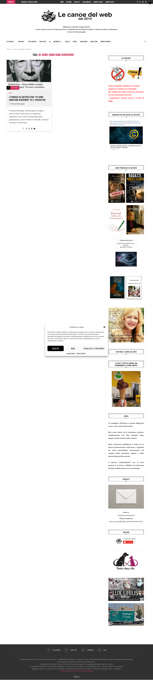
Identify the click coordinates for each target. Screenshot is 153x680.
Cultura (21, 41)
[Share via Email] (34, 129)
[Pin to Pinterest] (31, 129)
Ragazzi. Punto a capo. (30, 2)
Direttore (94, 41)
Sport (75, 41)
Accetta (55, 348)
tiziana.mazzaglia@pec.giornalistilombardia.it (126, 521)
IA (49, 41)
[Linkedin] (143, 2)
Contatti (77, 2)
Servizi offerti (106, 41)
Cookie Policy (70, 353)
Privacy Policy (81, 353)
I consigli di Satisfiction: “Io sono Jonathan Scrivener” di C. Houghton (27, 98)
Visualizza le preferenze (94, 348)
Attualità (10, 41)
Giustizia (42, 41)
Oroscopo (83, 41)
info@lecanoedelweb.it (126, 515)
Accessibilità (86, 2)
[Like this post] (23, 129)
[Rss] (145, 2)
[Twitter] (140, 2)
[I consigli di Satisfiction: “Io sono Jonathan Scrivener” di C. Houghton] (29, 75)
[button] (104, 327)
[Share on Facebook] (26, 129)
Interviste (56, 41)
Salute (67, 41)
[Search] (145, 41)
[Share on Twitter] (29, 129)
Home (62, 2)
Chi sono (69, 2)
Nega (73, 348)
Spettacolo (32, 41)
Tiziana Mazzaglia (17, 104)
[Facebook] (137, 2)
